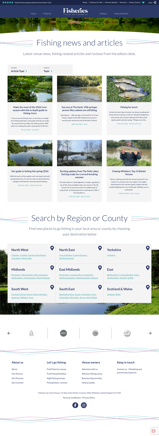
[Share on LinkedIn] (2, 342)
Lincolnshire (88, 275)
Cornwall (15, 294)
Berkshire (75, 297)
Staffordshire (17, 278)
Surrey (83, 297)
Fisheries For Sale (96, 2)
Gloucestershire (40, 294)
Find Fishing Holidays (56, 373)
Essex (136, 275)
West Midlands (43, 278)
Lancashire (16, 258)
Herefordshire (30, 278)
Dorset (23, 294)
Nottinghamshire (83, 278)
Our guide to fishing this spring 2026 (30, 171)
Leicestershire (76, 275)
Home (33, 13)
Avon (31, 297)
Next (150, 333)
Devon (29, 294)
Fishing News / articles (57, 382)
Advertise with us (90, 369)
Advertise (123, 2)
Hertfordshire (113, 278)
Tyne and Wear (65, 255)
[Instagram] (84, 405)
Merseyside (27, 258)
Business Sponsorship (92, 378)
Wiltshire (24, 297)
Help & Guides (88, 382)
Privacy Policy (88, 397)
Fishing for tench (129, 107)
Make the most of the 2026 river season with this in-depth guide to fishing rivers (30, 110)
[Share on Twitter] (2, 333)
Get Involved (17, 382)
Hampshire (86, 294)
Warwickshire (27, 275)
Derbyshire (64, 275)
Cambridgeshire (126, 275)
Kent (94, 294)
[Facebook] (75, 405)
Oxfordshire (64, 297)
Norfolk (123, 278)
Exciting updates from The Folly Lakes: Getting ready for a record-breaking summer (79, 174)
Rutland (94, 278)
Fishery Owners (134, 2)
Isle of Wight (91, 297)
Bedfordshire (112, 275)
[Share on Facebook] (2, 329)
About (85, 2)
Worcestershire (40, 275)
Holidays (103, 13)
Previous (9, 333)
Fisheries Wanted (111, 2)
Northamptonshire (67, 278)
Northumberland (66, 258)
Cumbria (23, 255)
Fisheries (47, 13)
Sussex (78, 294)
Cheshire (15, 255)
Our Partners (18, 378)
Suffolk (130, 278)
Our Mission (17, 373)
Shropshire (16, 275)
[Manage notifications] (153, 431)
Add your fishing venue (92, 373)
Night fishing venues (56, 378)
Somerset (15, 297)
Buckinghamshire (66, 294)
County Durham (80, 255)
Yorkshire (111, 255)
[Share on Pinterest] (2, 337)
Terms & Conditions (72, 397)
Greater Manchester (37, 255)
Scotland (111, 294)
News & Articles (121, 13)
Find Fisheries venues (56, 369)
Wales (118, 294)
